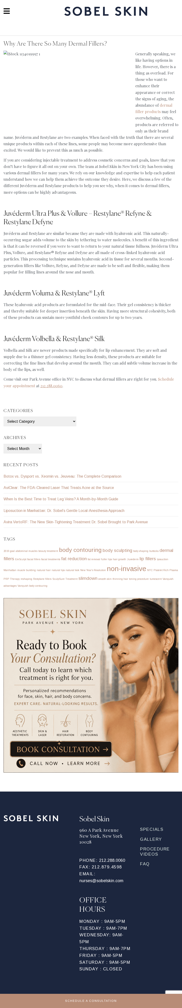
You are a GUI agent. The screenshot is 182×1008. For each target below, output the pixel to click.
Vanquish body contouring (32, 585)
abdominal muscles (26, 551)
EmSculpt (20, 559)
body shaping (140, 551)
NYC (150, 570)
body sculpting (117, 550)
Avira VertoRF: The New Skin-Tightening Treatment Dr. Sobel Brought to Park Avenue (76, 522)
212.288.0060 (112, 860)
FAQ (145, 864)
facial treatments (50, 559)
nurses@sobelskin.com (101, 880)
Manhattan (10, 570)
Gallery (151, 839)
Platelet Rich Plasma (166, 570)
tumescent (156, 578)
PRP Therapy (12, 578)
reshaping (26, 578)
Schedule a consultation (91, 1001)
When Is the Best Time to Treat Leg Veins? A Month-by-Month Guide (61, 499)
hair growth (119, 559)
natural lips (58, 570)
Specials (151, 829)
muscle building (26, 570)
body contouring (80, 550)
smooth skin (105, 578)
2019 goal (9, 551)
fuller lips (106, 559)
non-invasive (126, 568)
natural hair (44, 570)
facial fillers (33, 559)
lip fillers (148, 558)
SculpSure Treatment (64, 578)
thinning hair (120, 578)
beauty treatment (48, 551)
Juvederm (133, 559)
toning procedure (139, 578)
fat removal (94, 559)
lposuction (162, 559)
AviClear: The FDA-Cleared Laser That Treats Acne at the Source (59, 488)
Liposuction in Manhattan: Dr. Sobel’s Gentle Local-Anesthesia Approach (64, 511)
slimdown (87, 578)
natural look (72, 570)
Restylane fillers (42, 578)
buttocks (154, 551)
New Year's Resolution (93, 570)
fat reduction (74, 558)
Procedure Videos (155, 852)
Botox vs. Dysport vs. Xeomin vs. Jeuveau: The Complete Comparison (62, 476)
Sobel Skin (105, 12)
